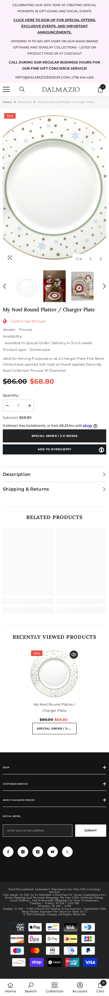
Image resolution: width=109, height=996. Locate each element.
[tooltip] (101, 450)
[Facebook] (8, 851)
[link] (28, 601)
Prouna (25, 329)
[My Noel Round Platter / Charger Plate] (54, 674)
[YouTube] (52, 851)
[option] (54, 188)
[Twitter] (67, 851)
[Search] (22, 89)
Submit (90, 830)
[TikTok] (37, 851)
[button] (90, 259)
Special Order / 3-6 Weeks (55, 436)
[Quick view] (74, 654)
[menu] (6, 89)
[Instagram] (23, 851)
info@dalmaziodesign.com (42, 77)
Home (7, 102)
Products (25, 102)
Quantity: (11, 395)
